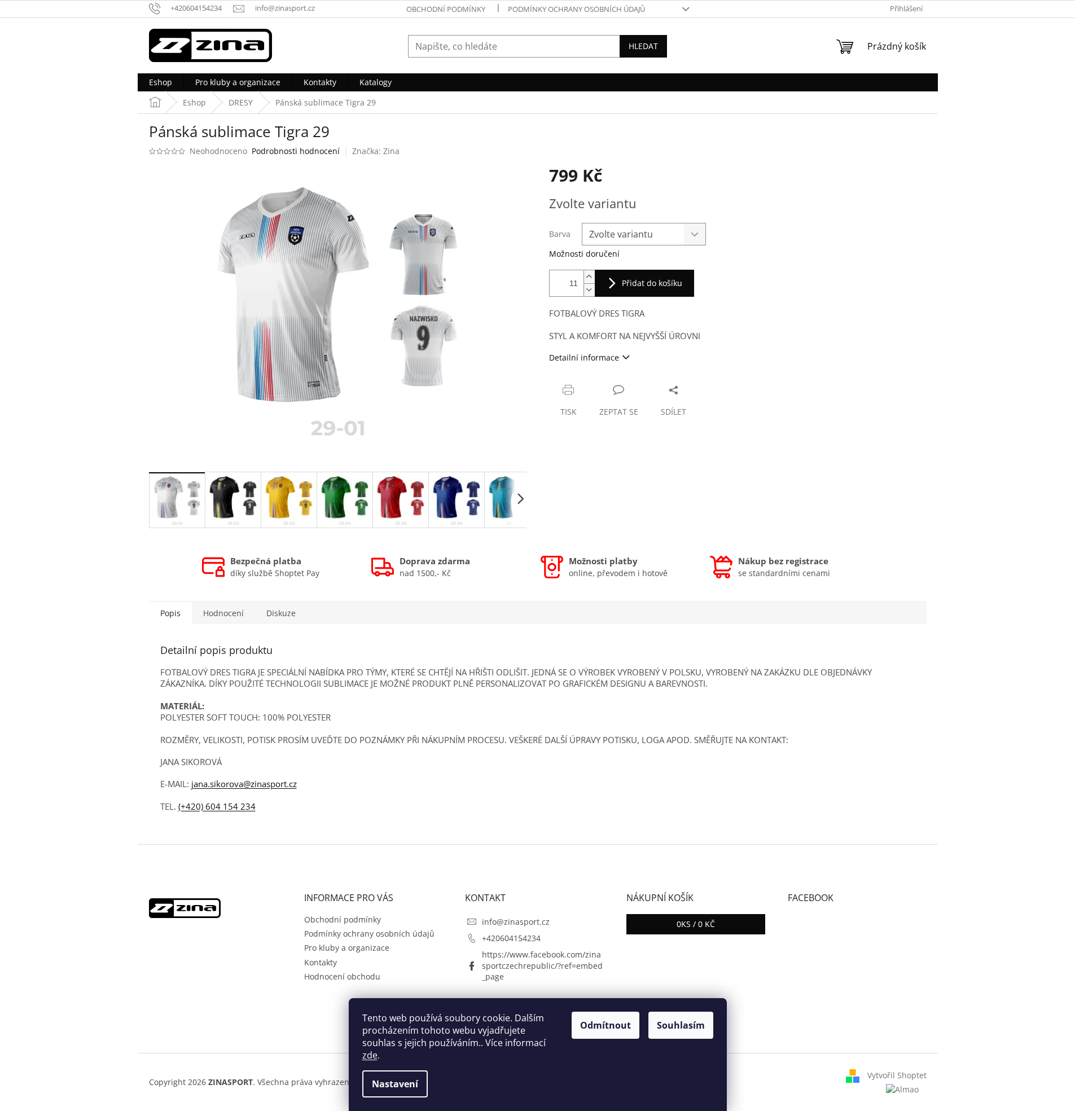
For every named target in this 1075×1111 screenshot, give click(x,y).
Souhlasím (681, 1025)
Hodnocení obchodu (342, 976)
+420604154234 (511, 938)
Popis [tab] (170, 613)
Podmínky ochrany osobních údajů (576, 9)
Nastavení (395, 1084)
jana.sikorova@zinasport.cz (244, 783)
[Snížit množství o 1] (589, 289)
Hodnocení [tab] (223, 613)
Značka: (376, 151)
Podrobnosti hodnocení (296, 151)
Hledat (643, 46)
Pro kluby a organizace (346, 947)
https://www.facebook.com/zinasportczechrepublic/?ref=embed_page (542, 965)
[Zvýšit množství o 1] (589, 276)
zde (370, 1055)
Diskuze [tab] (281, 613)
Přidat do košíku (652, 283)
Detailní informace (584, 357)
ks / (696, 924)
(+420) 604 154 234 (217, 806)
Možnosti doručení (584, 253)
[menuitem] (160, 82)
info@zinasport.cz (516, 921)
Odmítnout (605, 1025)
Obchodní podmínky (445, 9)
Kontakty (320, 962)
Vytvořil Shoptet (897, 1075)
